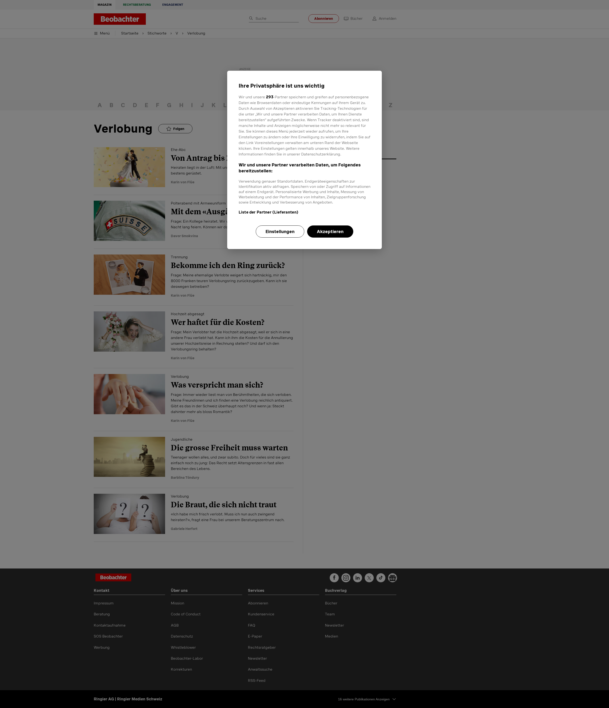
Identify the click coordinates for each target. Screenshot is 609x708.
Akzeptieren (330, 231)
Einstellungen (280, 231)
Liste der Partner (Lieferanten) (268, 212)
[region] (304, 160)
